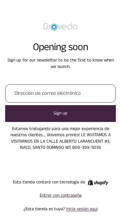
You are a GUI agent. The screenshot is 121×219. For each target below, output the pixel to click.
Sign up (60, 113)
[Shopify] (98, 182)
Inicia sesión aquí (82, 209)
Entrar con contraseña (61, 195)
